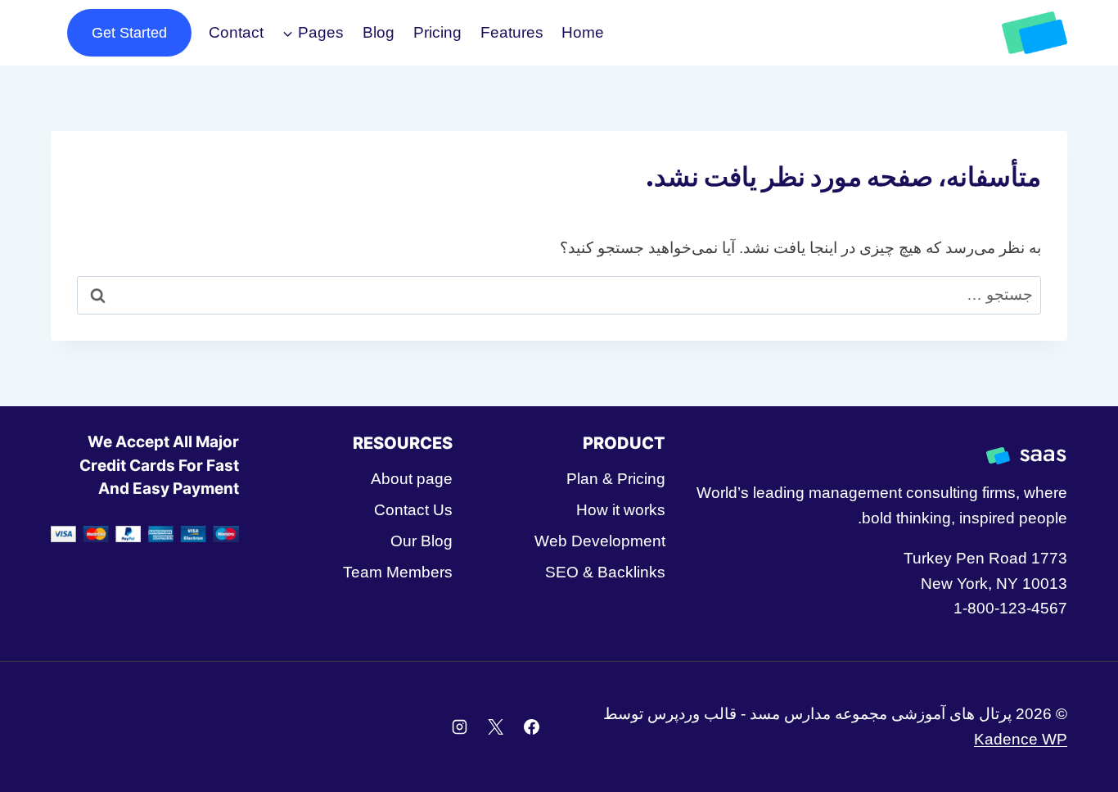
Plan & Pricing (615, 478)
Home (582, 32)
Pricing (437, 32)
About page (411, 478)
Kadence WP (1020, 739)
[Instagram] (460, 727)
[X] (495, 727)
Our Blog (421, 541)
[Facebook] (531, 727)
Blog (378, 32)
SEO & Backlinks (605, 572)
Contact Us (413, 509)
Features (511, 32)
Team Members (397, 572)
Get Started (129, 33)
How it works (620, 509)
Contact (236, 32)
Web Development (599, 541)
